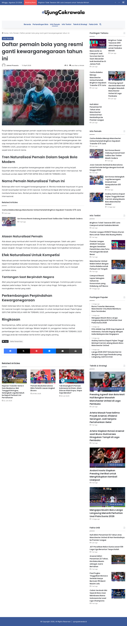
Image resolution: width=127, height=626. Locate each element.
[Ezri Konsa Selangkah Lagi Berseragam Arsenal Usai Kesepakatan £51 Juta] (96, 180)
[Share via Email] (62, 351)
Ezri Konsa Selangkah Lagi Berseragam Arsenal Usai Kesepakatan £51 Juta (114, 182)
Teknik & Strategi (80, 24)
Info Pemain (55, 24)
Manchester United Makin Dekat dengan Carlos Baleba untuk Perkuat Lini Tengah (99, 265)
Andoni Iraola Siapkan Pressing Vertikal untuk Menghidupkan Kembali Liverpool (103, 475)
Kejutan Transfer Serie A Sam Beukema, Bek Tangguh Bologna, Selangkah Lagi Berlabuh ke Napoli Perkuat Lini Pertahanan (13, 392)
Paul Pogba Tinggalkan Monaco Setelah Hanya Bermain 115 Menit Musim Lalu (99, 578)
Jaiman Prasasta (12, 65)
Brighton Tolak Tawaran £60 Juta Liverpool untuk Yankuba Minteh (63, 2)
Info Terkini (66, 24)
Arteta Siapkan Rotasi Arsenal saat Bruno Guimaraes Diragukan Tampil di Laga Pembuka (107, 435)
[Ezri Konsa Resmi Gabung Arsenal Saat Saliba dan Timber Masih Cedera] (9, 221)
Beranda (27, 24)
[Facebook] (10, 351)
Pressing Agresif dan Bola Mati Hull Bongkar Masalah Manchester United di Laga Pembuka (116, 89)
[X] (23, 351)
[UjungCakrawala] (63, 13)
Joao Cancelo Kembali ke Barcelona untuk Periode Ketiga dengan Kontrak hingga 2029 (107, 167)
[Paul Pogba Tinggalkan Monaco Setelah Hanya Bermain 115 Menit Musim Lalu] (118, 576)
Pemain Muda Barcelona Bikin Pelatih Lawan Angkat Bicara (43, 388)
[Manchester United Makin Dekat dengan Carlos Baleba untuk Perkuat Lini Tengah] (118, 264)
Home (5, 33)
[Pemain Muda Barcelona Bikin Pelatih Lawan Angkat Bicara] (43, 376)
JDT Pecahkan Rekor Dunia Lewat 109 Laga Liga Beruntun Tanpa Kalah (106, 548)
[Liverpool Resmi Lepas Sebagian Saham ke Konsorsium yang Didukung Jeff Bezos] (118, 279)
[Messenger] (49, 351)
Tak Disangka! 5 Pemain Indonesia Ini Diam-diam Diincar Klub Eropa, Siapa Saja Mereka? (70, 389)
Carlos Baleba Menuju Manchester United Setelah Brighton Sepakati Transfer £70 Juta (41, 210)
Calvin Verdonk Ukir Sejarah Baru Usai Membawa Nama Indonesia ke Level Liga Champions (98, 595)
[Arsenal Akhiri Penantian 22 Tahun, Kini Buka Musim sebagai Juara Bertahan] (118, 559)
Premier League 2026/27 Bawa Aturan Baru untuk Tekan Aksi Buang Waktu (107, 233)
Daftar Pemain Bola (16, 341)
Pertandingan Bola (40, 24)
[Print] (75, 351)
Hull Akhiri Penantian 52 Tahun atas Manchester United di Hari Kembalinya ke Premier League (97, 112)
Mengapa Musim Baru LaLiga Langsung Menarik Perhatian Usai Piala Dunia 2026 (106, 513)
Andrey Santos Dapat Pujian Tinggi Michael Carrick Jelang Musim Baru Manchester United (115, 199)
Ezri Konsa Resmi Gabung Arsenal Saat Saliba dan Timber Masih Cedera (49, 218)
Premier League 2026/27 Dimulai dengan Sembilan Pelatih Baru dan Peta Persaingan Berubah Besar (99, 248)
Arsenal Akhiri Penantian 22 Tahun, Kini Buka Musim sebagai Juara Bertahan (99, 561)
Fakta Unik (93, 24)
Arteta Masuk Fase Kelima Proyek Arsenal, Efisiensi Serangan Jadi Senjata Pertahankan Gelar (105, 417)
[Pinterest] (36, 351)
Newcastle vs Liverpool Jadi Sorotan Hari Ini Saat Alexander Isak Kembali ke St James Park (98, 57)
